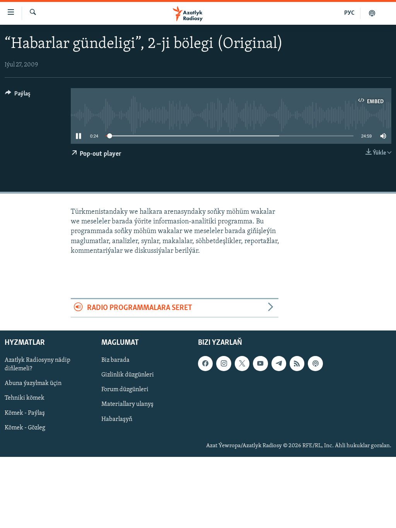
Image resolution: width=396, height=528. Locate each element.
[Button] (18, 95)
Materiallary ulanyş (127, 405)
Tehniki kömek (24, 398)
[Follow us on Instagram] (223, 363)
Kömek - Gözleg (25, 428)
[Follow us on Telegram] (278, 363)
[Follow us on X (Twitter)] (242, 363)
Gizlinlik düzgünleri (127, 375)
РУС (349, 13)
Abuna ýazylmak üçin (33, 384)
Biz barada (115, 361)
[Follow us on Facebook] (205, 363)
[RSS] (297, 363)
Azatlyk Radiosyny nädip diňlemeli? (37, 365)
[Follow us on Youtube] (260, 363)
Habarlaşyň (116, 419)
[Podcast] (315, 363)
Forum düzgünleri (124, 390)
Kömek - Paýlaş (25, 413)
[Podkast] (372, 13)
